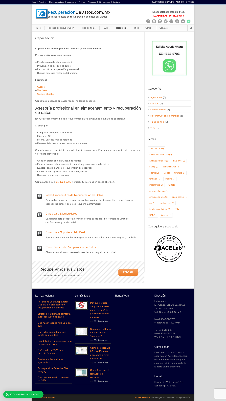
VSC (152, 128)
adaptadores (156, 148)
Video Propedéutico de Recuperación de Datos (74, 195)
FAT (166, 173)
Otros (149, 28)
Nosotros (42, 2)
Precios (82, 2)
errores (154, 173)
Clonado (154, 103)
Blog (136, 28)
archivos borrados (159, 161)
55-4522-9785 (63, 181)
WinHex (166, 215)
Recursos (122, 28)
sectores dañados (158, 191)
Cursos (41, 86)
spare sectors (179, 197)
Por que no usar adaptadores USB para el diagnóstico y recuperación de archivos (53, 304)
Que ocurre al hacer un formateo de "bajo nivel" (100, 332)
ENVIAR (128, 272)
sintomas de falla (158, 197)
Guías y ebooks (45, 94)
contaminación (171, 167)
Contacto (116, 2)
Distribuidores (104, 2)
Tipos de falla (88, 28)
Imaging (170, 179)
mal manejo (156, 185)
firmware (179, 173)
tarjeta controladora (159, 209)
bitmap (153, 167)
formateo (154, 179)
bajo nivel (179, 161)
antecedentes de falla (160, 155)
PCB (171, 185)
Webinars (42, 90)
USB (153, 215)
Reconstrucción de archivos (164, 115)
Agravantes (156, 97)
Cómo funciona (158, 109)
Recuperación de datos (45, 398)
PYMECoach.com (142, 398)
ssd (152, 203)
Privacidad (92, 2)
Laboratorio (71, 2)
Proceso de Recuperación (61, 28)
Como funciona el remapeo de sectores (99, 374)
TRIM (178, 209)
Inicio (34, 2)
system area (167, 203)
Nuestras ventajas (56, 2)
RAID (106, 28)
